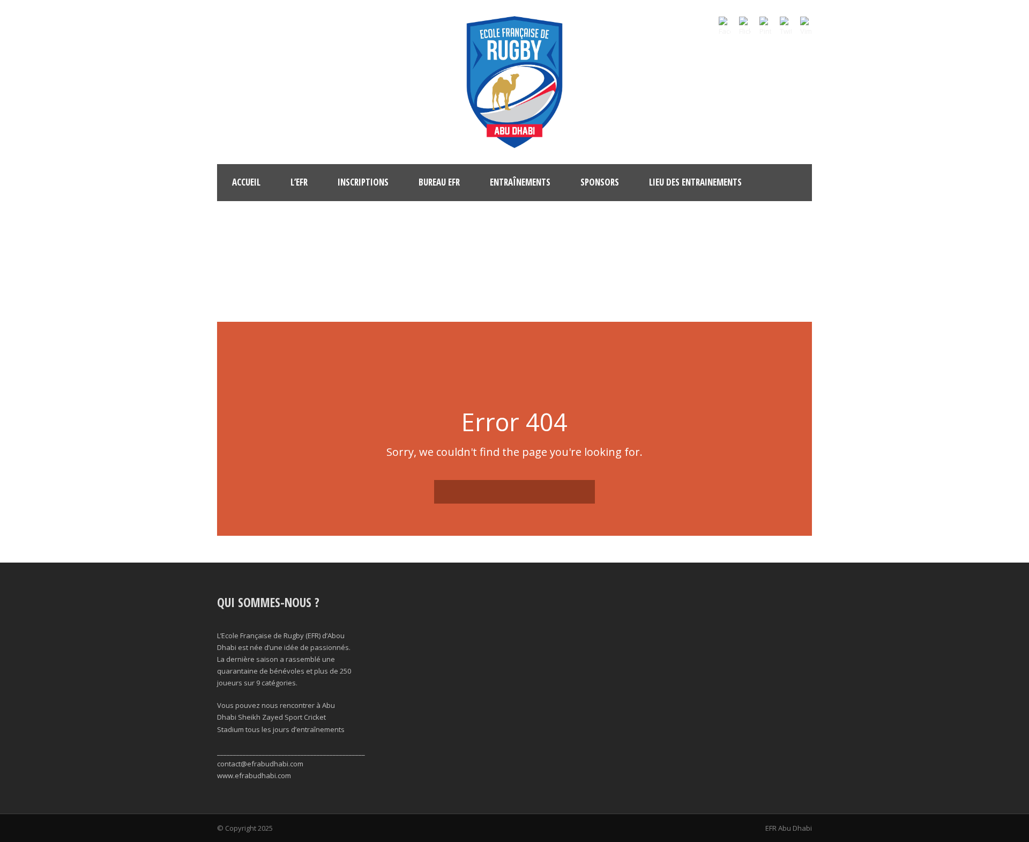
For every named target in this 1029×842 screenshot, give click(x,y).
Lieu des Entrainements (695, 182)
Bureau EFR (439, 182)
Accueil (246, 182)
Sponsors (599, 182)
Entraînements (520, 182)
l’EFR (299, 182)
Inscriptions (363, 182)
